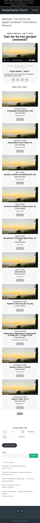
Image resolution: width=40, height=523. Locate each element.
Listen (20, 119)
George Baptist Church (14, 10)
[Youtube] (22, 511)
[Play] (5, 60)
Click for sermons (9, 445)
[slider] (17, 60)
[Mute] (30, 60)
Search (4, 452)
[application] (20, 60)
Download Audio (20, 67)
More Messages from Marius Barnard (19, 65)
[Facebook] (18, 511)
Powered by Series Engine (20, 419)
